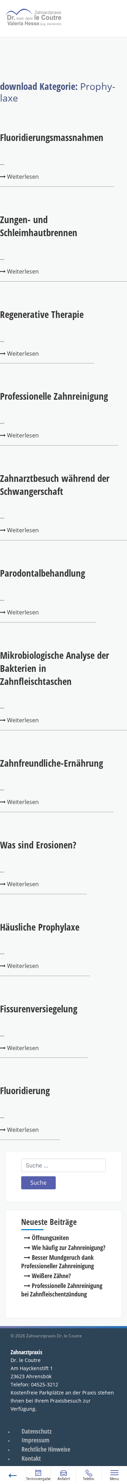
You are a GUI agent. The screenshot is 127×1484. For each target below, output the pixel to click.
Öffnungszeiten (50, 1237)
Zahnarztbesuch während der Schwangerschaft (54, 485)
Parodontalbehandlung (42, 573)
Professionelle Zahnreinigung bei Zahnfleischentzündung (61, 1289)
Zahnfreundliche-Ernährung (51, 762)
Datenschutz (37, 1431)
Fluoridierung (25, 1090)
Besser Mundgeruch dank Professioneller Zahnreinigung (57, 1261)
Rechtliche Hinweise (46, 1449)
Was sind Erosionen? (38, 844)
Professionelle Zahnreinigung (54, 396)
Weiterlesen (22, 176)
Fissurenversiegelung (38, 1008)
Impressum (35, 1440)
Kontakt (31, 1458)
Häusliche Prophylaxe (39, 926)
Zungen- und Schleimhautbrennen (38, 226)
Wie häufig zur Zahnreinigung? (68, 1247)
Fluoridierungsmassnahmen (51, 137)
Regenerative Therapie (42, 314)
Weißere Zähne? (51, 1275)
